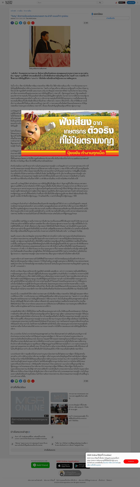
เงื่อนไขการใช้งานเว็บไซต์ (110, 462)
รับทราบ (131, 461)
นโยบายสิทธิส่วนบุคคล (94, 465)
